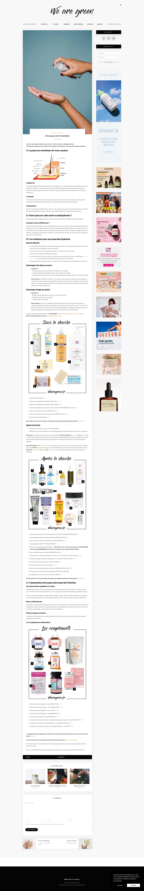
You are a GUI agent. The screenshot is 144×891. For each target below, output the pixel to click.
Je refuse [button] (119, 885)
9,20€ (67, 537)
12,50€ (75, 407)
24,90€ (57, 710)
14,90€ (80, 555)
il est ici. (33, 736)
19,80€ (70, 723)
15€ (60, 562)
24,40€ (55, 565)
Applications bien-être (79, 786)
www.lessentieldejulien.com (53, 316)
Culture (55, 24)
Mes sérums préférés (71, 843)
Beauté (53, 132)
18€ (44, 398)
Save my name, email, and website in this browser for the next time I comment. (46, 824)
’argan (43, 450)
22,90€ (60, 704)
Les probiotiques (35, 786)
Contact (100, 24)
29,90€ (57, 716)
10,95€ (58, 401)
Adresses (67, 24)
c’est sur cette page (71, 740)
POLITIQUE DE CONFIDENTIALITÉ (72, 882)
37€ (78, 534)
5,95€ (65, 540)
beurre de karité (44, 445)
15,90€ (71, 568)
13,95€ (59, 713)
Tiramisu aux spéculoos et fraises (57, 786)
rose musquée (53, 450)
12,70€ (60, 404)
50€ (53, 547)
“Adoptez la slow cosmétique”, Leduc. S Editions (71, 313)
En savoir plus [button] (117, 880)
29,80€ (72, 726)
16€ (61, 574)
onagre (82, 435)
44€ (57, 544)
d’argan (39, 447)
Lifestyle (44, 24)
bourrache (74, 435)
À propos (90, 24)
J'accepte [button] (133, 885)
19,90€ (74, 558)
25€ (61, 552)
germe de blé (36, 450)
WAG (28, 757)
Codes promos (78, 24)
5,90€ (66, 414)
